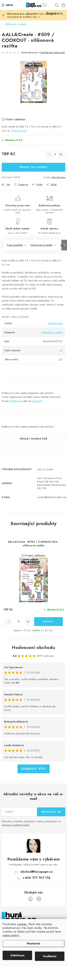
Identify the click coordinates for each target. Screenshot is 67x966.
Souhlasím (49, 956)
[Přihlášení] (42, 5)
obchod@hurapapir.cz (36, 871)
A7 (61, 350)
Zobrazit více (33, 769)
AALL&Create (58, 177)
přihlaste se (16, 401)
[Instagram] (39, 899)
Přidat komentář (33, 438)
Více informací (19, 130)
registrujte (37, 401)
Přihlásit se (51, 812)
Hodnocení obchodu (33, 647)
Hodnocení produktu (42, 245)
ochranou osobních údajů (15, 825)
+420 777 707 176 (36, 878)
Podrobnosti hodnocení (52, 52)
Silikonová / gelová (52, 332)
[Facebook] (30, 899)
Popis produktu (15, 245)
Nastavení (33, 943)
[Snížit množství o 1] (49, 154)
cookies (22, 924)
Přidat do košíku (33, 167)
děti (61, 359)
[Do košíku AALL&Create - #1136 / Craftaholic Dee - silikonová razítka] (48, 621)
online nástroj (11, 935)
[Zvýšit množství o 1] (61, 154)
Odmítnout (17, 955)
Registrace (49, 5)
